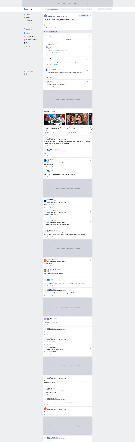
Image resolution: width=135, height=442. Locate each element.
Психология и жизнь (55, 271)
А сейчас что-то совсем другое (58, 16)
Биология (53, 172)
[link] (54, 123)
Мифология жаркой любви (57, 349)
